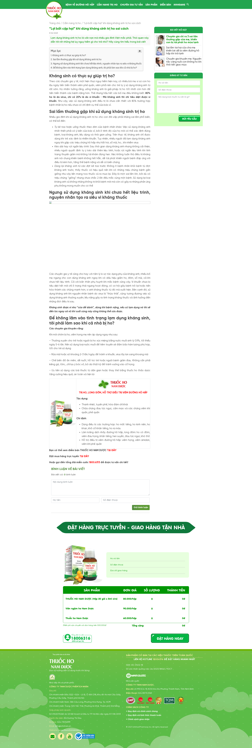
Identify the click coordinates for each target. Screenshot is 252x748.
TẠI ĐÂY (111, 450)
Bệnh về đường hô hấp (80, 4)
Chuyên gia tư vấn (131, 4)
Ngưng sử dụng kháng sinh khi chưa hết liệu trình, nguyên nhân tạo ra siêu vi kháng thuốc (97, 63)
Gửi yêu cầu (189, 118)
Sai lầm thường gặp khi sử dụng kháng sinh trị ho (77, 59)
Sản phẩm (151, 4)
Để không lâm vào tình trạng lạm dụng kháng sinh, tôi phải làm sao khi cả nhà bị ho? (95, 67)
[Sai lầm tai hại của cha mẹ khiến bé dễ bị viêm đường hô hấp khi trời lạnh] (160, 50)
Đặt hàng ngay (170, 638)
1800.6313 (94, 462)
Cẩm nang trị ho (107, 4)
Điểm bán (165, 4)
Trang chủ (54, 23)
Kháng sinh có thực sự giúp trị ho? (69, 55)
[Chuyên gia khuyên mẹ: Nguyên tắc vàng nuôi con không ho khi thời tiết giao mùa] (160, 62)
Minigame (179, 4)
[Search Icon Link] (188, 4)
